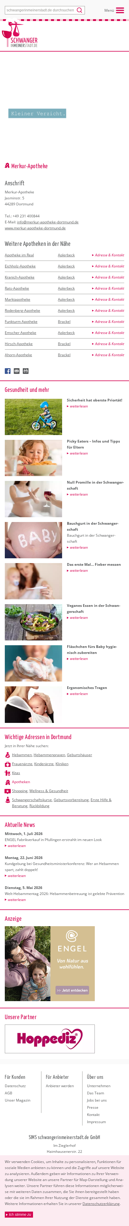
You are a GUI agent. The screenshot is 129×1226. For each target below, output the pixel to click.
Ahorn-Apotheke (18, 354)
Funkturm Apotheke (21, 321)
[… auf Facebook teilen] (8, 371)
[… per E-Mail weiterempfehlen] (17, 371)
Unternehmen (98, 1085)
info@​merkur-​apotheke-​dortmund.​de (48, 222)
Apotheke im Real (19, 255)
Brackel (64, 321)
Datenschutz (15, 1085)
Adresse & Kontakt (109, 255)
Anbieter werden (60, 1085)
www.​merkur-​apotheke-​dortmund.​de (35, 228)
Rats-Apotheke (17, 288)
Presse (92, 1107)
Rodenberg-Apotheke (22, 310)
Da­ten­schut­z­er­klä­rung (101, 1203)
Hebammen (22, 754)
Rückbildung (39, 805)
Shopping (20, 790)
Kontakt (93, 1114)
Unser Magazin (17, 1100)
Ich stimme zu (20, 1215)
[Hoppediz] (50, 1039)
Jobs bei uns (97, 1100)
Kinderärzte (44, 763)
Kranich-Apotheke (19, 277)
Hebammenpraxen (49, 754)
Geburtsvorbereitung (71, 799)
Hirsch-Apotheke (19, 343)
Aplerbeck (66, 255)
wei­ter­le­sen (17, 845)
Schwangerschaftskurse (32, 799)
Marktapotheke (17, 299)
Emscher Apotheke (20, 332)
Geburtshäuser (79, 754)
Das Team (95, 1093)
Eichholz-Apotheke (20, 266)
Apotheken (21, 781)
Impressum (96, 1121)
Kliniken (62, 763)
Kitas (16, 772)
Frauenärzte (22, 763)
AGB (8, 1093)
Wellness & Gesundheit (48, 790)
